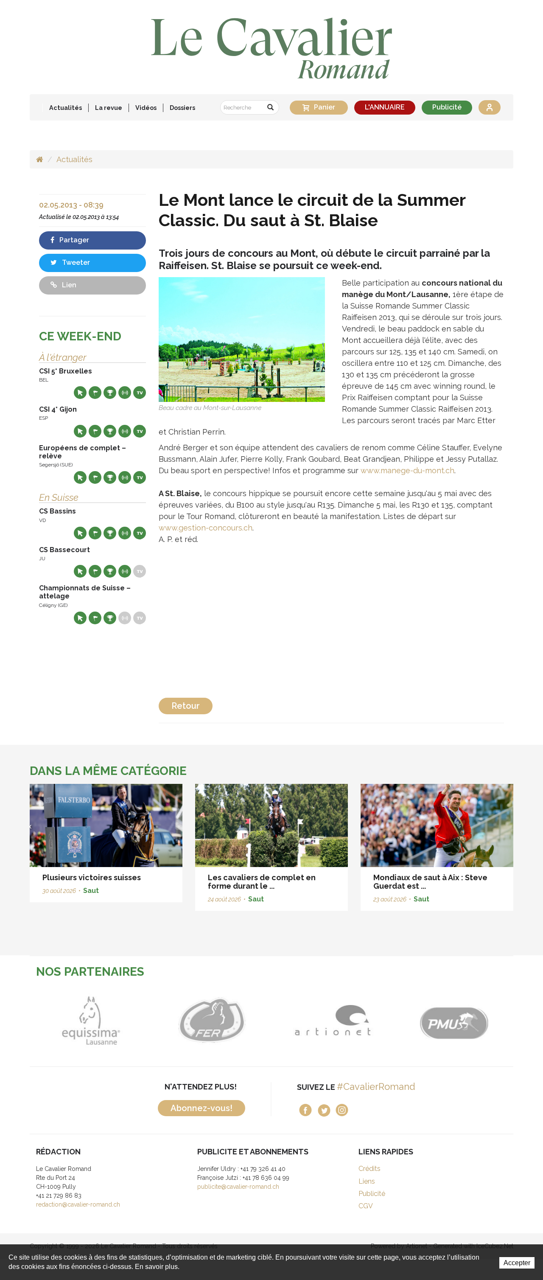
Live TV (139, 392)
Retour (185, 706)
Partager (73, 240)
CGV (365, 1206)
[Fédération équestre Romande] (211, 1020)
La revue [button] (108, 107)
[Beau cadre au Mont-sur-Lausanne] (242, 338)
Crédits (369, 1169)
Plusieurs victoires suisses (91, 877)
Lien (68, 285)
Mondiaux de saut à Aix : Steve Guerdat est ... (430, 881)
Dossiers (182, 107)
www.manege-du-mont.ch (407, 470)
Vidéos (146, 107)
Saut (91, 891)
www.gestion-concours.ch (205, 527)
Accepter (517, 1262)
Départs (95, 392)
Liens (366, 1181)
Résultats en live (124, 392)
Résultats (110, 392)
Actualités (65, 107)
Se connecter (490, 107)
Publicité (447, 107)
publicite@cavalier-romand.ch (238, 1186)
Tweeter (75, 262)
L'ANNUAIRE (385, 107)
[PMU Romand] (453, 1020)
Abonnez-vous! (201, 1108)
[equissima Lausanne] (90, 1020)
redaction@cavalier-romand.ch (78, 1204)
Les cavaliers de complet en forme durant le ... (262, 881)
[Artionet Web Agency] (332, 1020)
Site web (80, 392)
